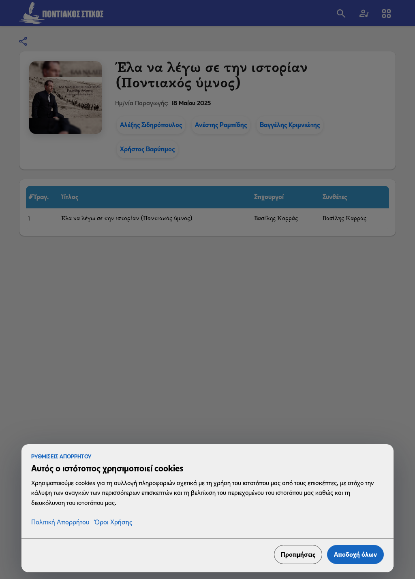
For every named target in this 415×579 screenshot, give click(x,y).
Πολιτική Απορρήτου (60, 522)
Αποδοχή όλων (355, 554)
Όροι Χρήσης (113, 522)
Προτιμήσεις (298, 554)
